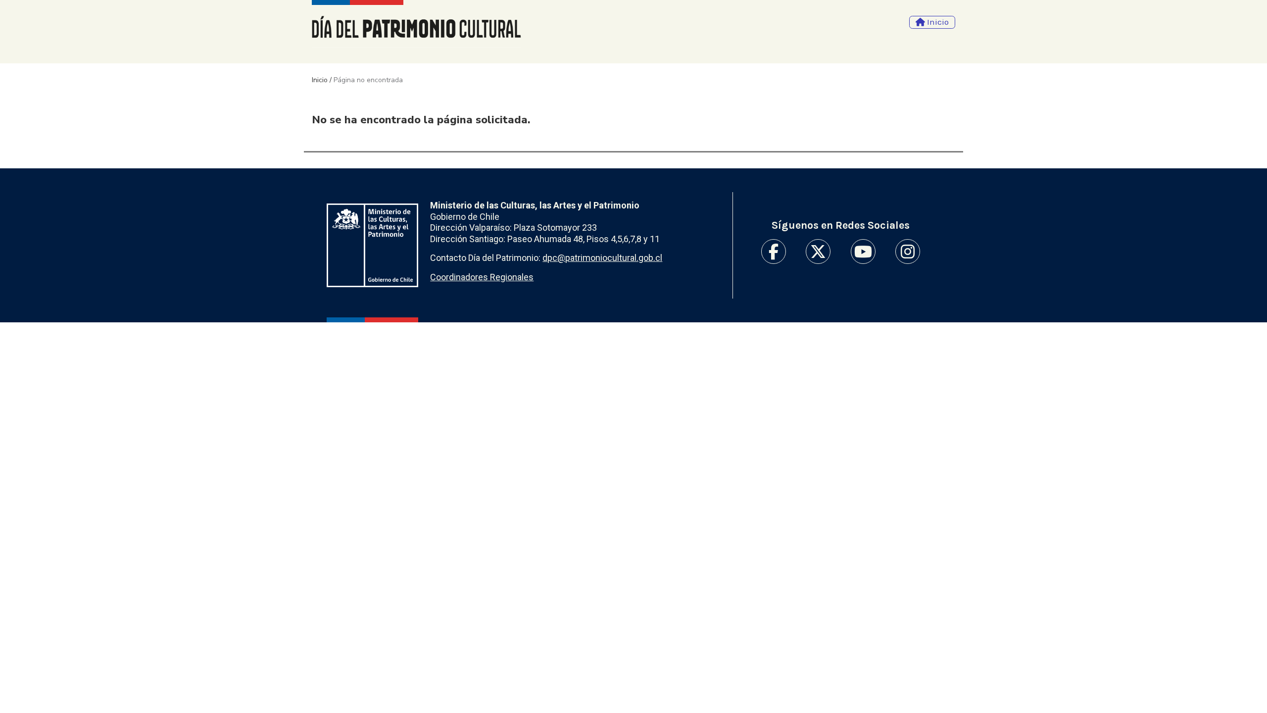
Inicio (320, 80)
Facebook (773, 251)
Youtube (863, 251)
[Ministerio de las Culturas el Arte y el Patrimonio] (372, 245)
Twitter (818, 251)
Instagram (907, 251)
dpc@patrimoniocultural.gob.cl (602, 258)
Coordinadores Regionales (482, 277)
